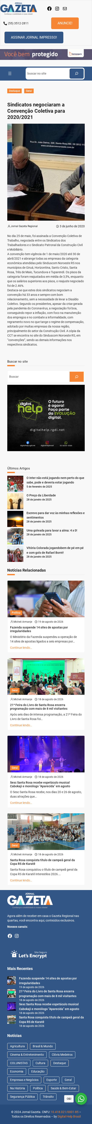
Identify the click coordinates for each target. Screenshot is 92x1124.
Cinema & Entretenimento (27, 1054)
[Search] (77, 74)
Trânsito (48, 1096)
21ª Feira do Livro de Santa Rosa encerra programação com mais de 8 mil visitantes (38, 706)
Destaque (14, 90)
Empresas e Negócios (24, 1080)
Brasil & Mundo (43, 1046)
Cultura (40, 1063)
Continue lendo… (21, 647)
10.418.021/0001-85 (65, 1112)
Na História (17, 1088)
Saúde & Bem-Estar (63, 1088)
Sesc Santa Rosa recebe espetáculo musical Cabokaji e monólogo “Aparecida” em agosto (40, 784)
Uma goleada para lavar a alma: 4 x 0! (52, 530)
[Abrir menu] (9, 73)
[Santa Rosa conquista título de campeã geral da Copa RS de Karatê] (11, 1020)
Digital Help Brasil (69, 1116)
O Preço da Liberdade (41, 495)
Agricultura (17, 1046)
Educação (38, 1071)
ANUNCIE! (65, 23)
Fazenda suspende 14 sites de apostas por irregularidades (39, 629)
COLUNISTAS (19, 1063)
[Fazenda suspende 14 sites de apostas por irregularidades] (11, 981)
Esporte (51, 1080)
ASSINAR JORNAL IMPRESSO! (34, 37)
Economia (16, 1071)
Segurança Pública (22, 1096)
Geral (29, 90)
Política (16, 612)
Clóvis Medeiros (62, 1054)
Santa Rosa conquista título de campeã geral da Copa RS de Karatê (42, 861)
